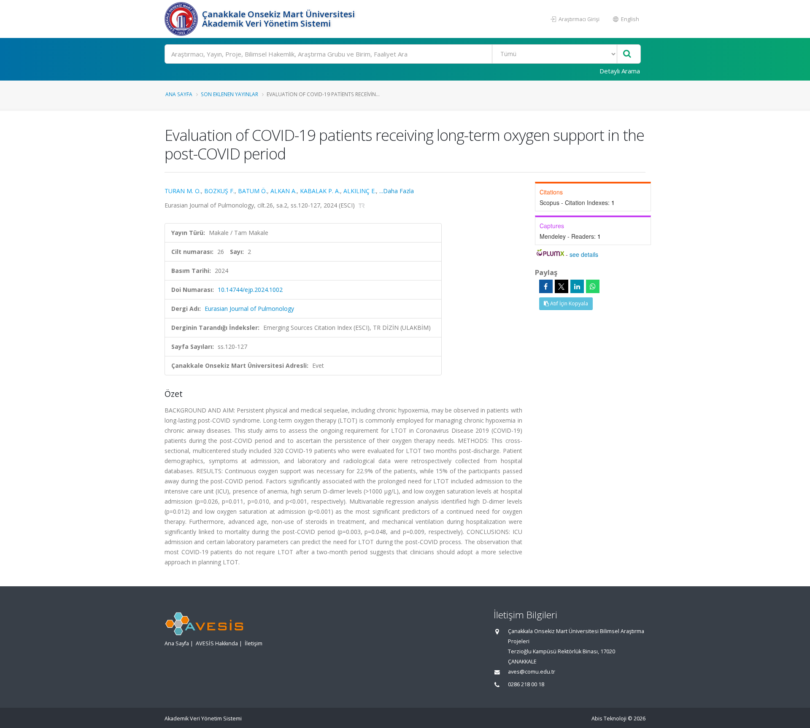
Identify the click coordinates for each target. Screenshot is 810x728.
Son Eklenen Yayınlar (229, 94)
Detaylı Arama (619, 71)
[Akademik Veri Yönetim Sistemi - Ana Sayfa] (182, 19)
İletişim (253, 643)
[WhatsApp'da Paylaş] (592, 286)
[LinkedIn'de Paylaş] (577, 286)
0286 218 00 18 (526, 684)
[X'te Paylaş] (561, 286)
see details (584, 254)
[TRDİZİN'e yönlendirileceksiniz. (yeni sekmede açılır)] (362, 205)
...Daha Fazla (396, 191)
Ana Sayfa (178, 94)
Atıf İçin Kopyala (568, 303)
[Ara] (627, 54)
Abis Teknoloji (608, 718)
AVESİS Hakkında (217, 643)
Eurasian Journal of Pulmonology (249, 309)
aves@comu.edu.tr (531, 671)
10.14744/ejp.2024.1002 (250, 290)
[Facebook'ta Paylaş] (546, 286)
